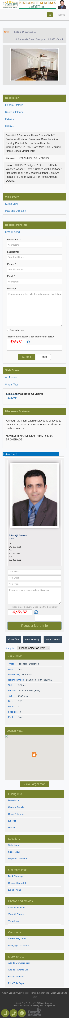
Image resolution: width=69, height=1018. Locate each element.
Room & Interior (14, 112)
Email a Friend (53, 639)
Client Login (56, 993)
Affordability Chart (17, 938)
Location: (14, 838)
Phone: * (11, 264)
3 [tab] (20, 84)
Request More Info (16, 224)
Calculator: (15, 932)
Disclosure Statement (18, 411)
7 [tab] (39, 84)
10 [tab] (53, 84)
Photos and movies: (21, 901)
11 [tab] (58, 84)
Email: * (11, 276)
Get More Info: (17, 870)
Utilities (9, 126)
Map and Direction (15, 210)
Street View (11, 203)
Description (12, 98)
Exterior (9, 119)
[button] (34, 754)
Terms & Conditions (40, 993)
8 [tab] (44, 84)
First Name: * (14, 239)
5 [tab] (29, 84)
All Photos (11, 377)
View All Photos (16, 914)
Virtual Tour (11, 384)
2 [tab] (15, 84)
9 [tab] (49, 84)
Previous (10, 65)
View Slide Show (16, 907)
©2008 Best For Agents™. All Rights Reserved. (34, 1003)
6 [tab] (34, 84)
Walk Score (12, 196)
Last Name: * (13, 251)
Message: (12, 288)
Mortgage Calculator (18, 945)
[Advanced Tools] (50, 14)
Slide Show (12, 370)
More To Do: (16, 956)
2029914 (13, 397)
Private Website (16, 976)
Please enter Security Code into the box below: (30, 336)
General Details (14, 105)
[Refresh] (28, 342)
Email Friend (12, 232)
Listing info (15, 794)
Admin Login (8, 993)
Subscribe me (16, 330)
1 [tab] (10, 84)
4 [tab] (24, 84)
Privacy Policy (22, 993)
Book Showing (32, 639)
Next (59, 65)
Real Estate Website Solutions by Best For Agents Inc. (34, 1006)
